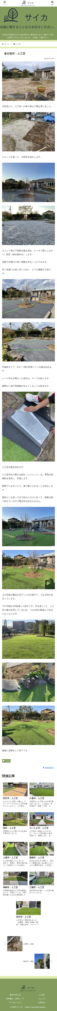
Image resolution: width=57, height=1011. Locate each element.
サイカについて (15, 1002)
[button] (51, 526)
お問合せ (41, 1002)
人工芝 (7, 761)
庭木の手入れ (15, 995)
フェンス (41, 999)
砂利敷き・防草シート (15, 999)
